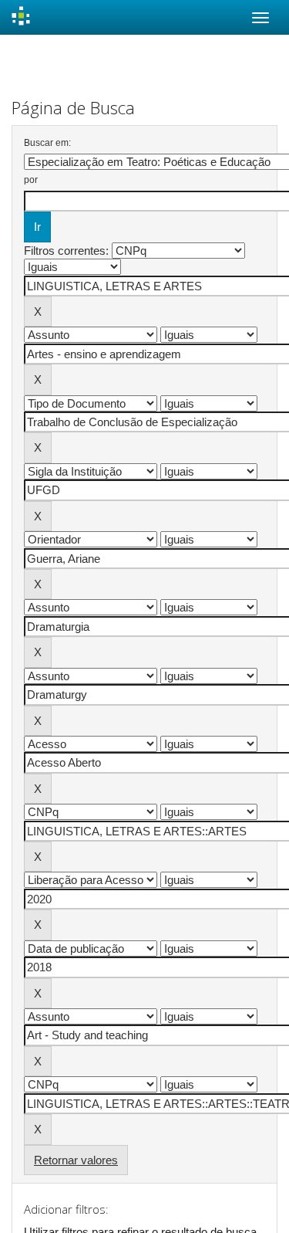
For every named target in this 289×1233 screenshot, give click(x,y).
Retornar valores (76, 1160)
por (31, 179)
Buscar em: (47, 142)
